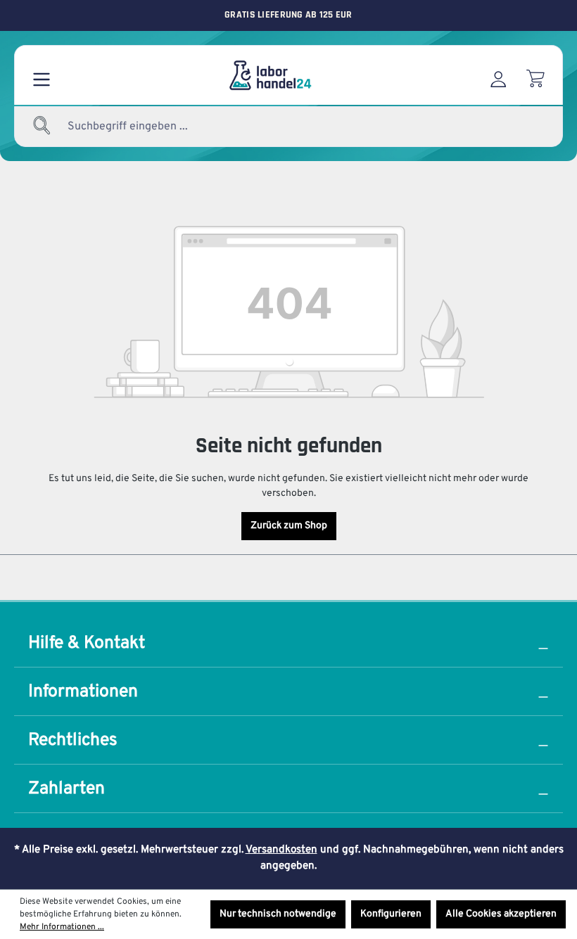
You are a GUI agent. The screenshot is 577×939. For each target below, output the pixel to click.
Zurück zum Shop (289, 526)
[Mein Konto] (498, 75)
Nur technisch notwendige (278, 914)
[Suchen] (42, 126)
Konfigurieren (390, 914)
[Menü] (41, 75)
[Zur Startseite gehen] (269, 75)
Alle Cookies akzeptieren (501, 914)
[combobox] (162, 126)
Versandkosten (281, 850)
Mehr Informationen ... (62, 927)
